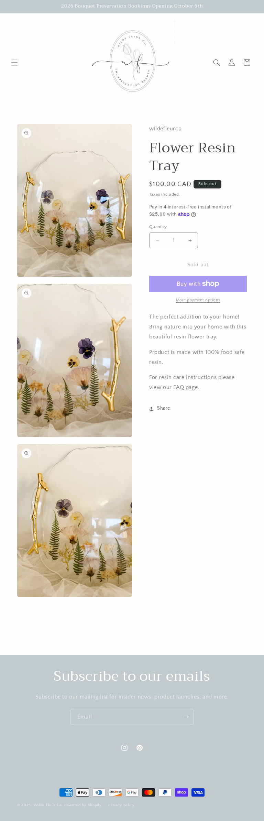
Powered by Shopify (83, 805)
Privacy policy (121, 805)
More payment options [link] (198, 300)
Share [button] (163, 408)
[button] (14, 62)
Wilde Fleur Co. (48, 805)
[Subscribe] (186, 717)
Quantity (158, 226)
